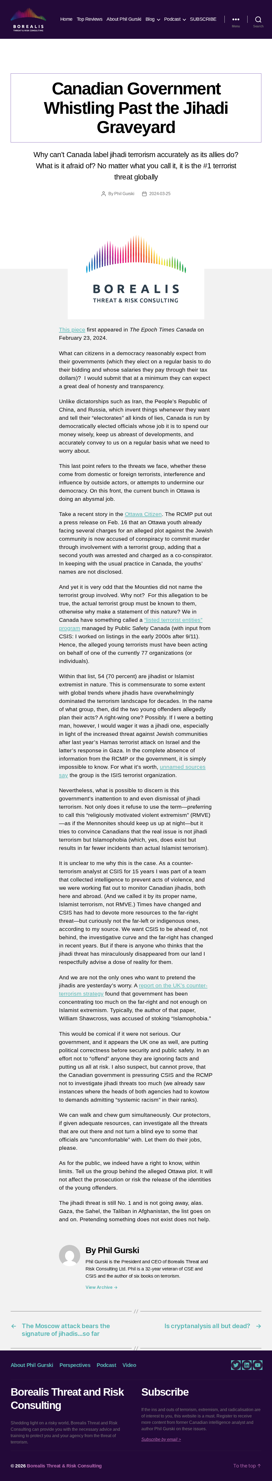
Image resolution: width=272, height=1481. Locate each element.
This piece (72, 329)
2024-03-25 (159, 193)
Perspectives (136, 62)
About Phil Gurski (124, 19)
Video (129, 1365)
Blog (150, 19)
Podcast (172, 19)
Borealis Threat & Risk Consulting (64, 1466)
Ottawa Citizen (143, 514)
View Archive (101, 1287)
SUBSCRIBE (203, 19)
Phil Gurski (124, 193)
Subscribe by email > (161, 1439)
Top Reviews (90, 19)
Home (66, 19)
